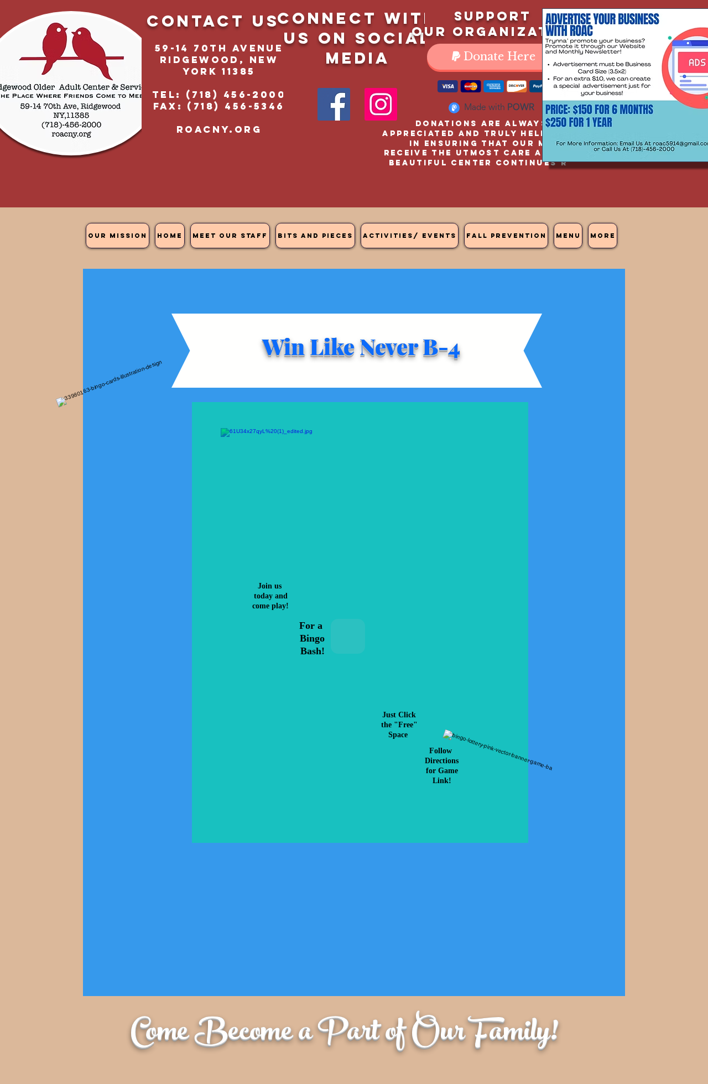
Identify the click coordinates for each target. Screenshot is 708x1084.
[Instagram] (381, 104)
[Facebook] (333, 104)
